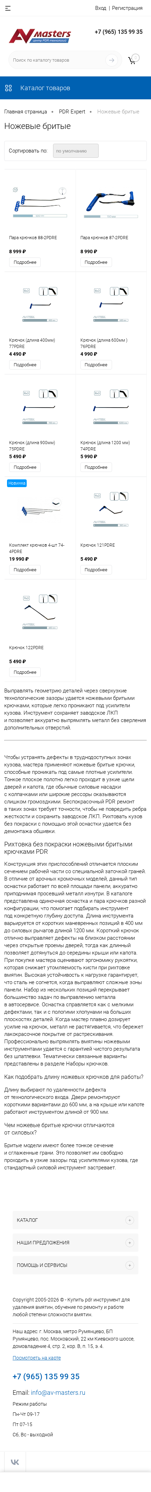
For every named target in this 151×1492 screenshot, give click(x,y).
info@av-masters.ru (58, 1392)
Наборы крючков (86, 1064)
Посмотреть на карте (37, 1358)
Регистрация (127, 8)
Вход (100, 8)
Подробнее (25, 262)
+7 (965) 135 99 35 (119, 32)
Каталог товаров (44, 88)
